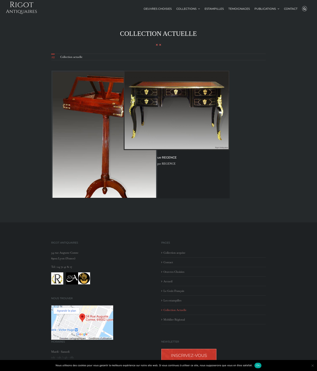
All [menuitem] (53, 57)
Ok (258, 365)
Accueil (167, 281)
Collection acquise (174, 252)
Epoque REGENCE (164, 163)
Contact (168, 262)
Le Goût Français (173, 291)
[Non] (312, 365)
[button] (304, 8)
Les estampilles (172, 300)
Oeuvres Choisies (173, 271)
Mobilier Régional (174, 319)
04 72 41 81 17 (64, 267)
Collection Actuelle (174, 310)
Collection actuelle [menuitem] (71, 57)
